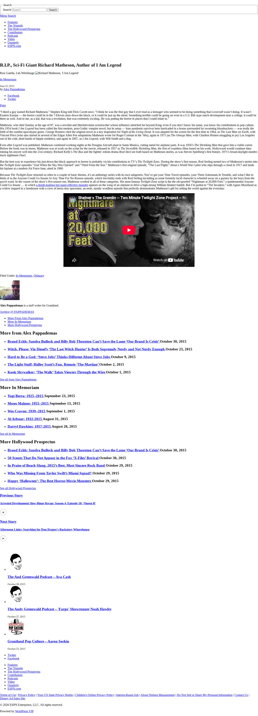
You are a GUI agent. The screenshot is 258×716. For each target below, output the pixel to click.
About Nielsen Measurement (158, 695)
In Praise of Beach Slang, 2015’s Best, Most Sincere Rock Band (57, 465)
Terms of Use (8, 695)
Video (11, 39)
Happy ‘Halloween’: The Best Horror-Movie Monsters (50, 481)
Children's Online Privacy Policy (94, 695)
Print (3, 105)
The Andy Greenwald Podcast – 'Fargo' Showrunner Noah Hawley (60, 609)
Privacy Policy (27, 695)
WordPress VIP (24, 711)
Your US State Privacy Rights (55, 695)
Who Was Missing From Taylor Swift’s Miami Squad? (50, 473)
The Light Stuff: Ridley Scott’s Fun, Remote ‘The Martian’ (53, 364)
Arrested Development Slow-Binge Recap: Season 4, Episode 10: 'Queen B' (48, 503)
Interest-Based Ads (127, 695)
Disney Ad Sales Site (12, 698)
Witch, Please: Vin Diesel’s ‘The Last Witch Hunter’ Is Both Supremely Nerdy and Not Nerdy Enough (87, 349)
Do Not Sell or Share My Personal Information (205, 695)
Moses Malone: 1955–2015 (29, 403)
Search (7, 9)
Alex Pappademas (14, 89)
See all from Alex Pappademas (18, 379)
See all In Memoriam (12, 433)
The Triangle (15, 25)
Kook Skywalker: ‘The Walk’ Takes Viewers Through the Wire (57, 372)
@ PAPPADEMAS (22, 311)
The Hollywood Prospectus (24, 29)
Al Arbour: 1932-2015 (25, 419)
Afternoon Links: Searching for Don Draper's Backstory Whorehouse (45, 529)
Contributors (15, 32)
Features (13, 22)
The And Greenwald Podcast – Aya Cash (39, 577)
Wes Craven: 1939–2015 (27, 411)
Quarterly (13, 42)
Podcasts (13, 35)
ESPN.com (14, 45)
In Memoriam (8, 79)
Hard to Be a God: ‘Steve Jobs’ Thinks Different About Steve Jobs (59, 357)
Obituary (39, 275)
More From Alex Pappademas (25, 318)
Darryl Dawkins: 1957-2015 (30, 426)
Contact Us (241, 695)
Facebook (13, 95)
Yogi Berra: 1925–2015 (26, 396)
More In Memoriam (19, 321)
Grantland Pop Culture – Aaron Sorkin (38, 641)
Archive (5, 311)
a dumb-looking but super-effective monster (62, 185)
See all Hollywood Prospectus (18, 488)
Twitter (12, 99)
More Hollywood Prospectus (25, 325)
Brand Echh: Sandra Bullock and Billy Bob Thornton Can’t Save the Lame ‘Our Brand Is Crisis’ (84, 341)
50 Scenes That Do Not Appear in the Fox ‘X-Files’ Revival (53, 458)
